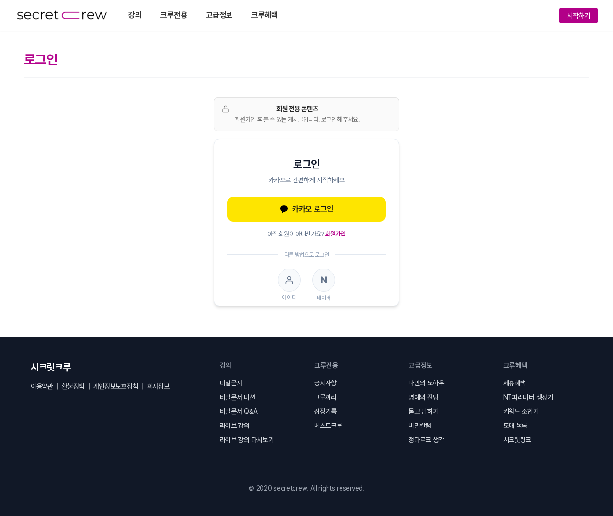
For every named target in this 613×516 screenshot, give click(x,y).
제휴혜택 (514, 383)
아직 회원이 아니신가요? (306, 233)
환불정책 (73, 386)
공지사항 (325, 383)
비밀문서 (231, 383)
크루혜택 (264, 15)
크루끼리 (325, 397)
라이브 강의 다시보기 (247, 440)
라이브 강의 (235, 425)
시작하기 (578, 15)
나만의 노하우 (426, 383)
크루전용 (173, 15)
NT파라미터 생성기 (528, 397)
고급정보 (219, 15)
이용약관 (42, 386)
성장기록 (325, 411)
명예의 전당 (423, 397)
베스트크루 (328, 425)
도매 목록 (515, 425)
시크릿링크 (517, 440)
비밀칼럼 (420, 425)
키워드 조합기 (521, 411)
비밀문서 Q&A (239, 411)
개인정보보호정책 (115, 386)
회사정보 (158, 386)
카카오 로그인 (312, 208)
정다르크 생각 (426, 440)
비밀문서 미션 (237, 397)
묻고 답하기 (423, 411)
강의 (134, 15)
